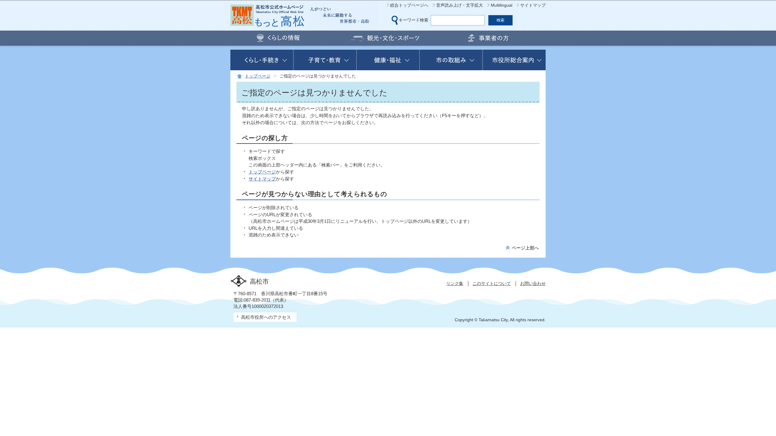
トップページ (257, 76)
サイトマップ (533, 5)
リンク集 (454, 283)
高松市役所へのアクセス (266, 317)
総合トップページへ (409, 5)
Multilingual (501, 5)
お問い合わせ (533, 283)
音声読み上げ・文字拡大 (459, 5)
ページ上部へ (525, 247)
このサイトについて (492, 283)
